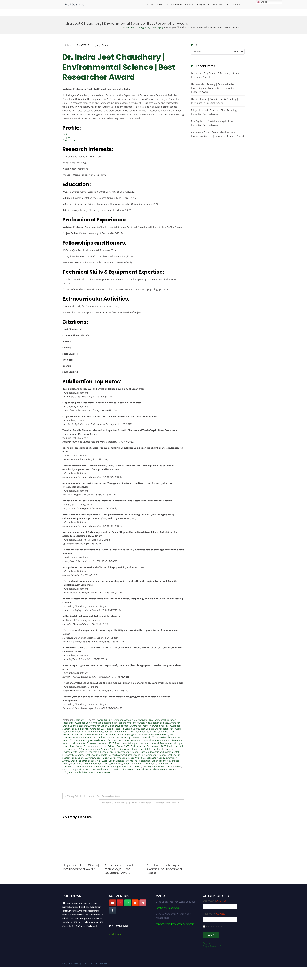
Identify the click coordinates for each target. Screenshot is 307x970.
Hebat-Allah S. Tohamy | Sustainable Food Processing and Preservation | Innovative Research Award (213, 88)
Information (219, 4)
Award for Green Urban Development (109, 725)
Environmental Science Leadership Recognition (87, 751)
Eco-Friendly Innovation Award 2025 (136, 737)
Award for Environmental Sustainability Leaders (100, 722)
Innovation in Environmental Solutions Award (147, 763)
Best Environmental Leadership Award (82, 731)
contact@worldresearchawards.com (175, 923)
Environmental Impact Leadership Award (137, 743)
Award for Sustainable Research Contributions (114, 728)
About (159, 4)
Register (189, 4)
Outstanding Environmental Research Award (86, 769)
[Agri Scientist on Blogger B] (135, 902)
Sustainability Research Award (127, 769)
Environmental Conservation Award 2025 (92, 743)
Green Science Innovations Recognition (129, 760)
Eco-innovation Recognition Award (132, 740)
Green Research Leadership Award (89, 760)
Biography (144, 27)
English (263, 2)
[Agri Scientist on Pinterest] (142, 902)
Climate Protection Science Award (101, 734)
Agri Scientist (74, 4)
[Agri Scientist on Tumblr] (112, 910)
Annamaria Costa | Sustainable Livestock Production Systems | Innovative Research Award (217, 134)
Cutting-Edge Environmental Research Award (144, 734)
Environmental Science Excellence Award (154, 748)
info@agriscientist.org (167, 907)
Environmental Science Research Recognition (138, 751)
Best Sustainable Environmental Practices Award (131, 731)
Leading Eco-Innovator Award (125, 766)
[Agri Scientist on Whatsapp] (127, 902)
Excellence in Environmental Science (145, 754)
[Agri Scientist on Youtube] (112, 902)
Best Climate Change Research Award (160, 728)
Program (201, 4)
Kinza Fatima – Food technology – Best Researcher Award (76, 869)
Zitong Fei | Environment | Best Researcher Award (94, 796)
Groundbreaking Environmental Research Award (96, 763)
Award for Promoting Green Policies (149, 725)
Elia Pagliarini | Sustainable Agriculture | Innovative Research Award (213, 123)
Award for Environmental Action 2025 (117, 719)
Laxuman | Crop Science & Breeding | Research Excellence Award (216, 75)
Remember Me (213, 926)
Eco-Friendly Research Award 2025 (94, 740)
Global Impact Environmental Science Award (118, 757)
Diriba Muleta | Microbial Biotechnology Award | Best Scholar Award (163, 869)
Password (214, 913)
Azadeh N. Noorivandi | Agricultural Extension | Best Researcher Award (140, 802)
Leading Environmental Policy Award (161, 766)
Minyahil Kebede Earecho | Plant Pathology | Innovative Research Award (215, 112)
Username (214, 901)
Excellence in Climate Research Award (104, 754)
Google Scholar (70, 140)
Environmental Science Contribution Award (108, 748)
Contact (236, 4)
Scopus (66, 137)
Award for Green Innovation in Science (147, 722)
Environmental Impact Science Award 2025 (106, 746)
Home (150, 4)
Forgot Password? (212, 946)
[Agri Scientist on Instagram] (120, 902)
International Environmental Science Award (85, 766)
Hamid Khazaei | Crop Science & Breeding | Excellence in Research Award (214, 101)
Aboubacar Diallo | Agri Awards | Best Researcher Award (122, 869)
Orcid (65, 134)
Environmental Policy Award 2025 (148, 746)
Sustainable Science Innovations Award (90, 772)
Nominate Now (174, 4)
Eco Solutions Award (105, 737)
